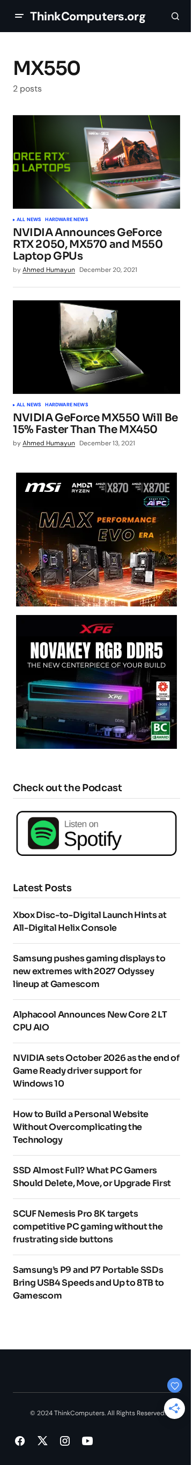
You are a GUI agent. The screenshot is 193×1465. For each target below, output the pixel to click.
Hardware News (66, 220)
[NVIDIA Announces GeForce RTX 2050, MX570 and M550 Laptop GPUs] (96, 162)
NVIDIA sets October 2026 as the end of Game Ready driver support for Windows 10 (96, 1070)
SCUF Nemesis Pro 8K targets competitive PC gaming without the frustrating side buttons (87, 1226)
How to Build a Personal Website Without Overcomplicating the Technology (81, 1127)
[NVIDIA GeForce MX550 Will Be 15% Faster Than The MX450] (96, 347)
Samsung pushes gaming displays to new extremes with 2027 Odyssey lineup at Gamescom (89, 971)
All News (29, 220)
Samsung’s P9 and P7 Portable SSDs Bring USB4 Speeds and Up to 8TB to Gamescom (88, 1282)
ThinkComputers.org (87, 16)
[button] (19, 16)
